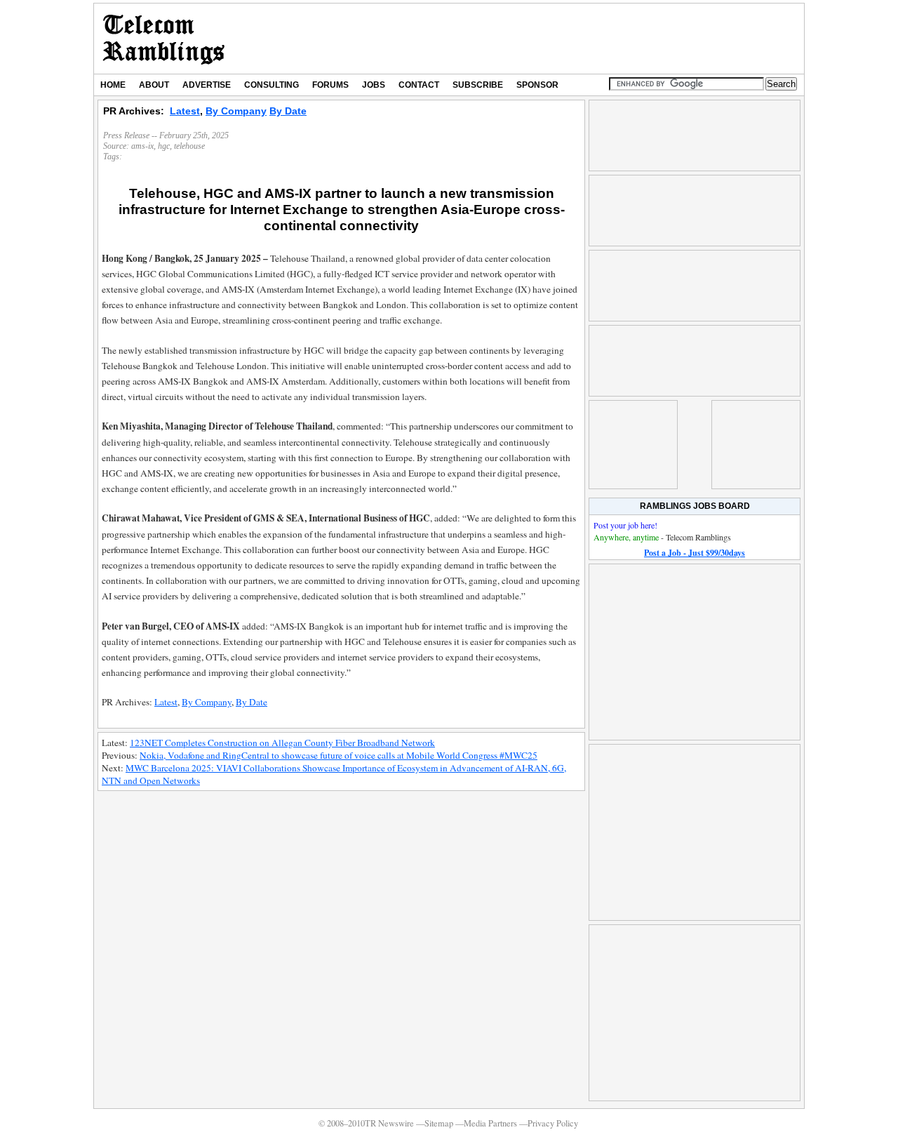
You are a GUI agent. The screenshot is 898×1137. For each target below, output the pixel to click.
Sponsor (537, 85)
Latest (185, 111)
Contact (418, 85)
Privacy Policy (553, 1123)
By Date (288, 111)
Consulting (271, 85)
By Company (236, 111)
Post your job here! (625, 525)
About (154, 85)
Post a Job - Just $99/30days (694, 553)
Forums (330, 85)
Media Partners (490, 1123)
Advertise (206, 85)
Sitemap (438, 1123)
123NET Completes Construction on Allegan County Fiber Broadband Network (282, 742)
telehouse (189, 146)
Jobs (373, 85)
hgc (164, 146)
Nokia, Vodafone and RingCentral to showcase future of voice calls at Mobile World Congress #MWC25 (338, 755)
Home (113, 85)
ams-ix (142, 146)
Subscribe (478, 85)
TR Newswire (164, 39)
